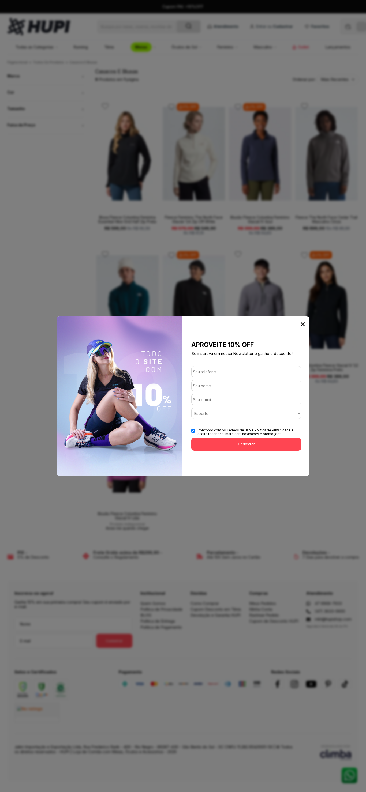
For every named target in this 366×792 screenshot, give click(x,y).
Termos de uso (239, 430)
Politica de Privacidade (273, 430)
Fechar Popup (302, 324)
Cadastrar (246, 444)
